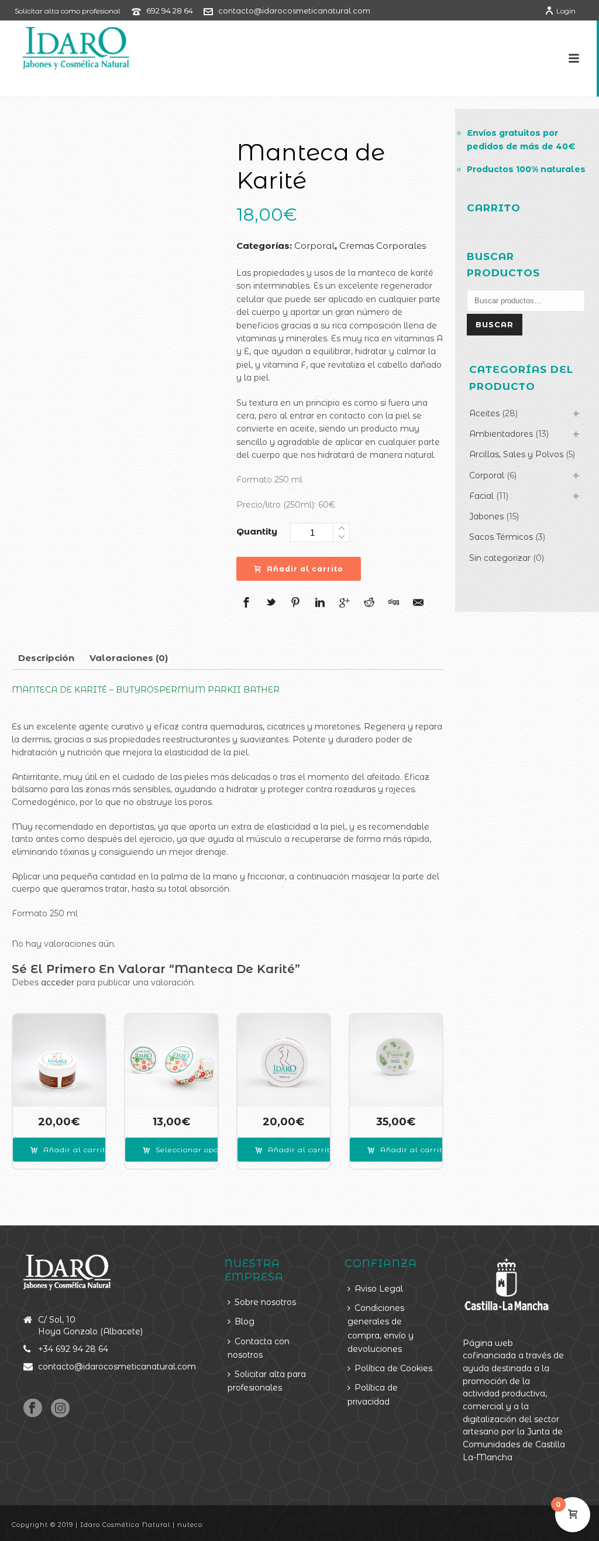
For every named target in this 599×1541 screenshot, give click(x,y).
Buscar (495, 324)
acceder (57, 982)
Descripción (46, 657)
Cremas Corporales (382, 245)
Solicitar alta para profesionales (267, 1381)
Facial (481, 496)
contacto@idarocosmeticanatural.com (294, 10)
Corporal (314, 245)
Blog (244, 1321)
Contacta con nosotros (259, 1348)
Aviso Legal (378, 1288)
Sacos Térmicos (501, 537)
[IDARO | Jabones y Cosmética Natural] (65, 46)
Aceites (484, 413)
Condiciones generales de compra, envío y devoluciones (380, 1328)
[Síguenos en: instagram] (60, 1409)
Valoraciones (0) (128, 657)
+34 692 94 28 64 (73, 1349)
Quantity (256, 531)
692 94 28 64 (169, 10)
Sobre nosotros (265, 1302)
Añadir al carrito (305, 568)
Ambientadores (501, 434)
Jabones (486, 516)
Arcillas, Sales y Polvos (516, 454)
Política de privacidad (372, 1394)
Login (566, 10)
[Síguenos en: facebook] (32, 1409)
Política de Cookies (393, 1368)
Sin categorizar (500, 558)
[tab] (46, 658)
